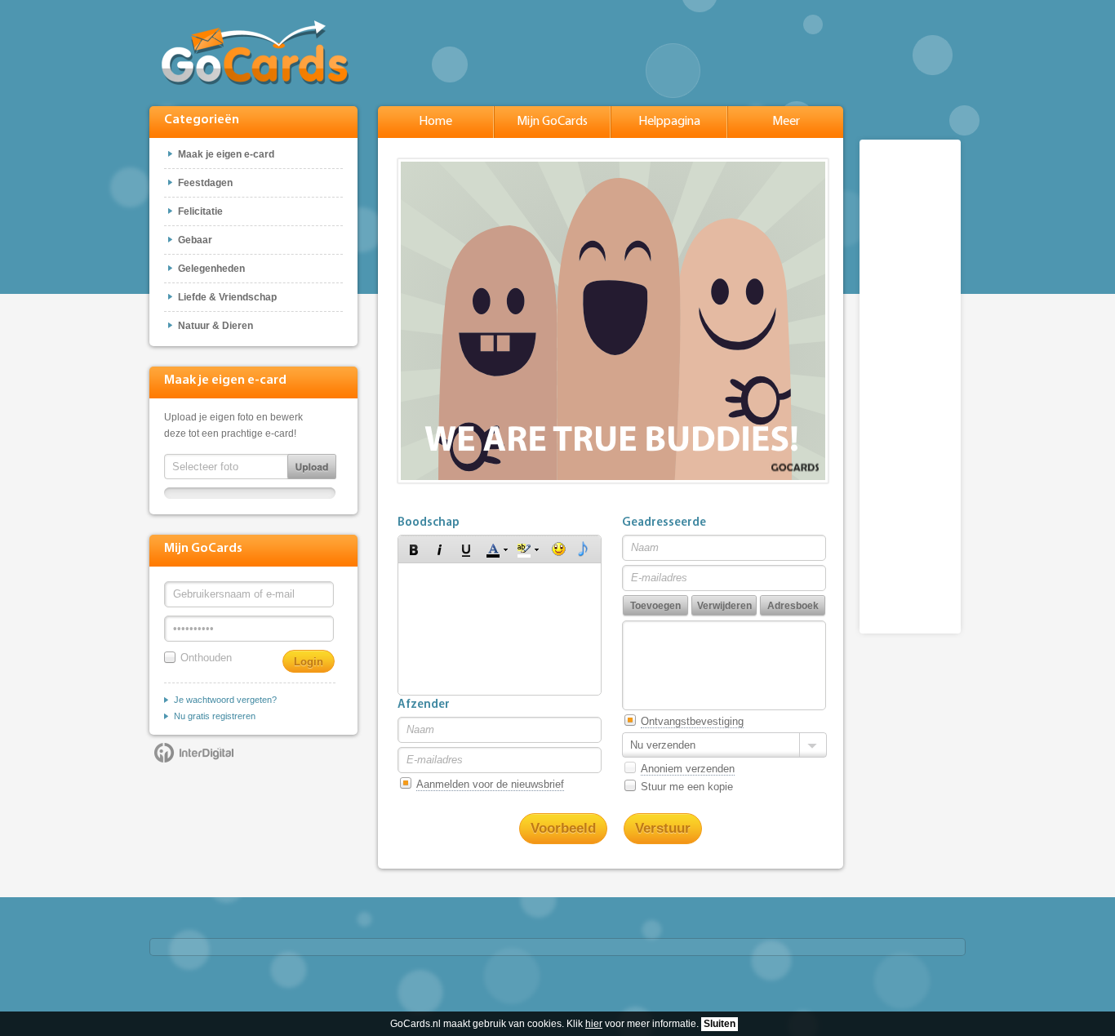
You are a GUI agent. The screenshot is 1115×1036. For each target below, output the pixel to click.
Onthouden (206, 657)
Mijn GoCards (552, 121)
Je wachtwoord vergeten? (225, 700)
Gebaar (195, 240)
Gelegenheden (211, 268)
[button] (414, 549)
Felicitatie (200, 211)
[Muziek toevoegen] (583, 549)
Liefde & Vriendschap (227, 297)
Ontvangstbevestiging (692, 721)
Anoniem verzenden (688, 769)
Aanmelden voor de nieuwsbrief (490, 784)
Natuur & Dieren (215, 325)
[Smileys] (558, 549)
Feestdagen (205, 183)
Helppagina (669, 121)
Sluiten (719, 1023)
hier (593, 1023)
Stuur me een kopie (687, 786)
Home (435, 121)
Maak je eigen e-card (226, 154)
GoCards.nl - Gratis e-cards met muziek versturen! (255, 52)
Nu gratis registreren (214, 716)
